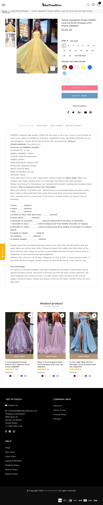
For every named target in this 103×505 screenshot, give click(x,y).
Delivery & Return (80, 106)
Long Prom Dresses (19, 11)
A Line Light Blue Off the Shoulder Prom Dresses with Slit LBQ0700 (83, 364)
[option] (37, 46)
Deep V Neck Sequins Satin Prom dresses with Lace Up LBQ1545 (50, 364)
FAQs (7, 448)
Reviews (57, 419)
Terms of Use (60, 410)
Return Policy (11, 470)
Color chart (71, 178)
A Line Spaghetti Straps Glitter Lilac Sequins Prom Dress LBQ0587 (17, 364)
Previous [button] (21, 47)
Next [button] (49, 47)
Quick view (30, 315)
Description (26, 125)
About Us (58, 406)
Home (4, 11)
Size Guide (74, 41)
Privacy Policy (60, 414)
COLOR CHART (74, 125)
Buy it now (79, 96)
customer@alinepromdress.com (22, 411)
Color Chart (10, 456)
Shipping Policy (12, 465)
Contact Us (13, 405)
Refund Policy (11, 474)
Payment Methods (13, 461)
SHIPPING (42, 125)
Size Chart (56, 125)
